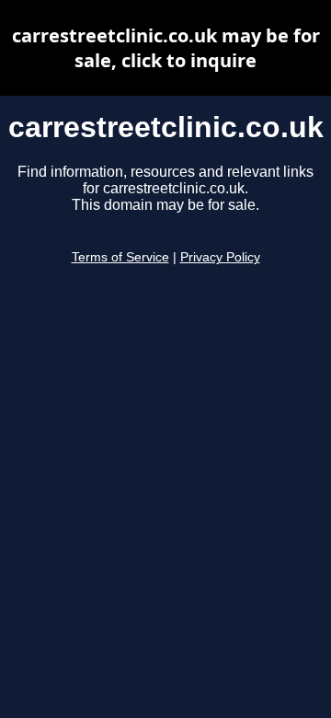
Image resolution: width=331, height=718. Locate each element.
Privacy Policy (220, 257)
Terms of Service (120, 257)
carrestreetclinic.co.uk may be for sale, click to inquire (166, 48)
